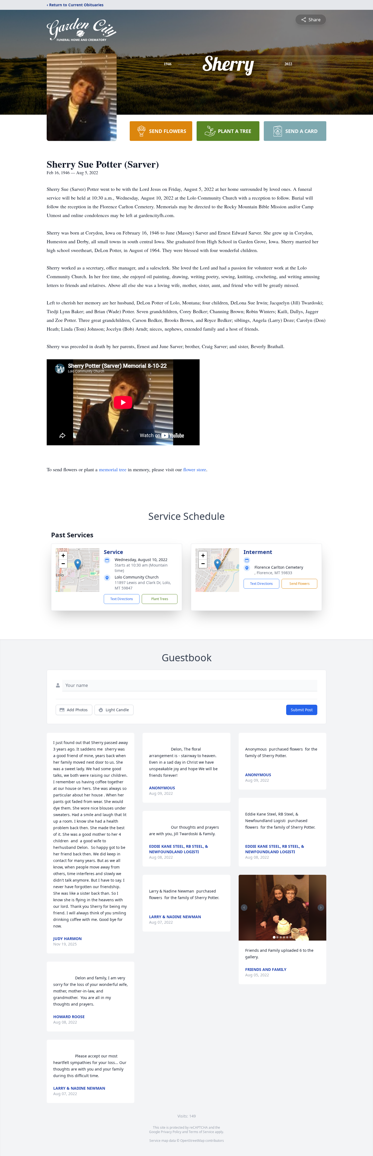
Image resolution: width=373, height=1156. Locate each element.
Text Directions (121, 599)
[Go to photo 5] (287, 937)
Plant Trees (159, 599)
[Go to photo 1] (274, 937)
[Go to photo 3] (281, 937)
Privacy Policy (171, 1132)
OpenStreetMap (192, 1140)
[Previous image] (244, 907)
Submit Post (302, 709)
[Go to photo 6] (290, 937)
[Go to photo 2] (277, 937)
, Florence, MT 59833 (273, 572)
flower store (194, 469)
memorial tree (112, 469)
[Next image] (321, 907)
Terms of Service (201, 1132)
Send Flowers (299, 583)
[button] (77, 564)
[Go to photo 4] (284, 937)
